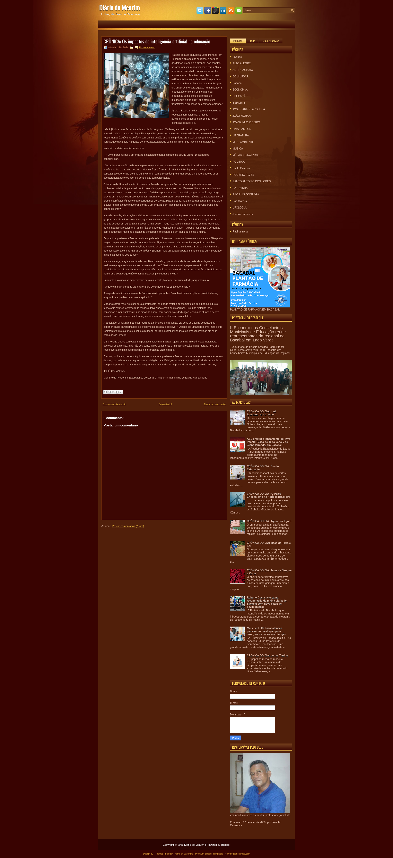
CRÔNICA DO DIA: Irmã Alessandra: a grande (261, 413)
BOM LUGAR (240, 76)
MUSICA (238, 148)
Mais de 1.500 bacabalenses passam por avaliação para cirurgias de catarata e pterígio (266, 631)
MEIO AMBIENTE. (244, 142)
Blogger (225, 844)
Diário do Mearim (119, 7)
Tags (252, 41)
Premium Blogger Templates (209, 853)
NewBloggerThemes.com (237, 853)
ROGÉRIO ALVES (243, 174)
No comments (147, 47)
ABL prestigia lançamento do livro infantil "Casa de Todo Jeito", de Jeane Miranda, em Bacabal (268, 442)
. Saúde (237, 56)
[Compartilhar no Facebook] (117, 392)
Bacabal (237, 83)
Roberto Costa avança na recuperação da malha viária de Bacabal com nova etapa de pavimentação (267, 602)
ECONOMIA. (240, 89)
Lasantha (188, 853)
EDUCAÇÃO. (240, 96)
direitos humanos (243, 214)
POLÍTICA (239, 161)
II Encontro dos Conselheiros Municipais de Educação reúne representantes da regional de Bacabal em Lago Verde (258, 333)
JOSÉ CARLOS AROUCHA (249, 109)
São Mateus (240, 201)
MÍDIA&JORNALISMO (246, 155)
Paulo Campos (241, 168)
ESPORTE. (239, 102)
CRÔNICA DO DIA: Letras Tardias (267, 655)
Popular (237, 41)
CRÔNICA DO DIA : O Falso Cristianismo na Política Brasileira (268, 495)
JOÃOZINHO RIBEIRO (246, 122)
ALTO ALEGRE (242, 63)
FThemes (158, 853)
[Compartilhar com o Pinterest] (121, 392)
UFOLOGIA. (240, 207)
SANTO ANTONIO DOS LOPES (252, 181)
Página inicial (165, 404)
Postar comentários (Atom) (128, 526)
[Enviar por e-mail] (105, 392)
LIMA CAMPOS (242, 128)
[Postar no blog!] (109, 392)
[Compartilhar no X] (113, 392)
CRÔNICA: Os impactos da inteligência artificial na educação (157, 41)
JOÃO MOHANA (242, 115)
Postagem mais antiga (215, 404)
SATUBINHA (240, 187)
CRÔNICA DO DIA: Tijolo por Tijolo (269, 521)
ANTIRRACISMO (243, 69)
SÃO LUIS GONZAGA (246, 194)
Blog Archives (271, 41)
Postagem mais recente (114, 404)
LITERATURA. (241, 135)
